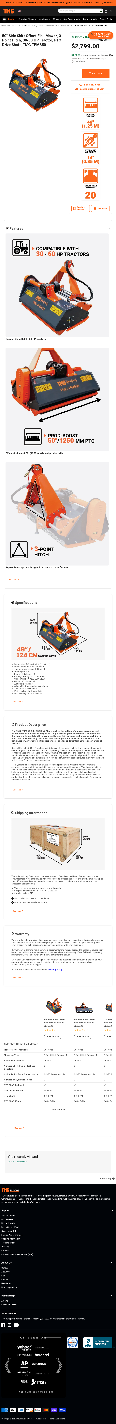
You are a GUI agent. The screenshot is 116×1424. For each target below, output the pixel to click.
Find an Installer (8, 1223)
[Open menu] (4, 19)
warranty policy (55, 969)
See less (12, 580)
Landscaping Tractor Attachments (40, 25)
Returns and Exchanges (11, 1235)
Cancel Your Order (9, 1231)
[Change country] (19, 11)
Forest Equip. (106, 19)
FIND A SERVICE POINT (55, 3)
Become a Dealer (9, 1304)
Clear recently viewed (17, 1162)
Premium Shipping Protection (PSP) (17, 1254)
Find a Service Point (10, 1227)
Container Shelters (27, 19)
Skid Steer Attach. (72, 19)
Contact (4, 1268)
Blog (3, 1275)
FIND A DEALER (74, 3)
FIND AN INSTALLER (91, 3)
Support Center (8, 1215)
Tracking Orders (8, 1242)
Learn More (79, 61)
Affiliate (4, 1300)
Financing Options (9, 1287)
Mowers (57, 19)
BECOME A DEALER (35, 3)
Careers (4, 1279)
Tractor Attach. (90, 19)
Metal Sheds (44, 19)
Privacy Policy (40, 1418)
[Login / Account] (110, 11)
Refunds (5, 1250)
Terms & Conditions (57, 1418)
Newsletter (6, 1283)
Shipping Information (10, 1238)
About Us (5, 1271)
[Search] (99, 10)
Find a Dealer (7, 1219)
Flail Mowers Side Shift (65, 25)
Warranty (5, 1246)
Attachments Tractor (16, 25)
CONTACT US (109, 3)
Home (3, 25)
